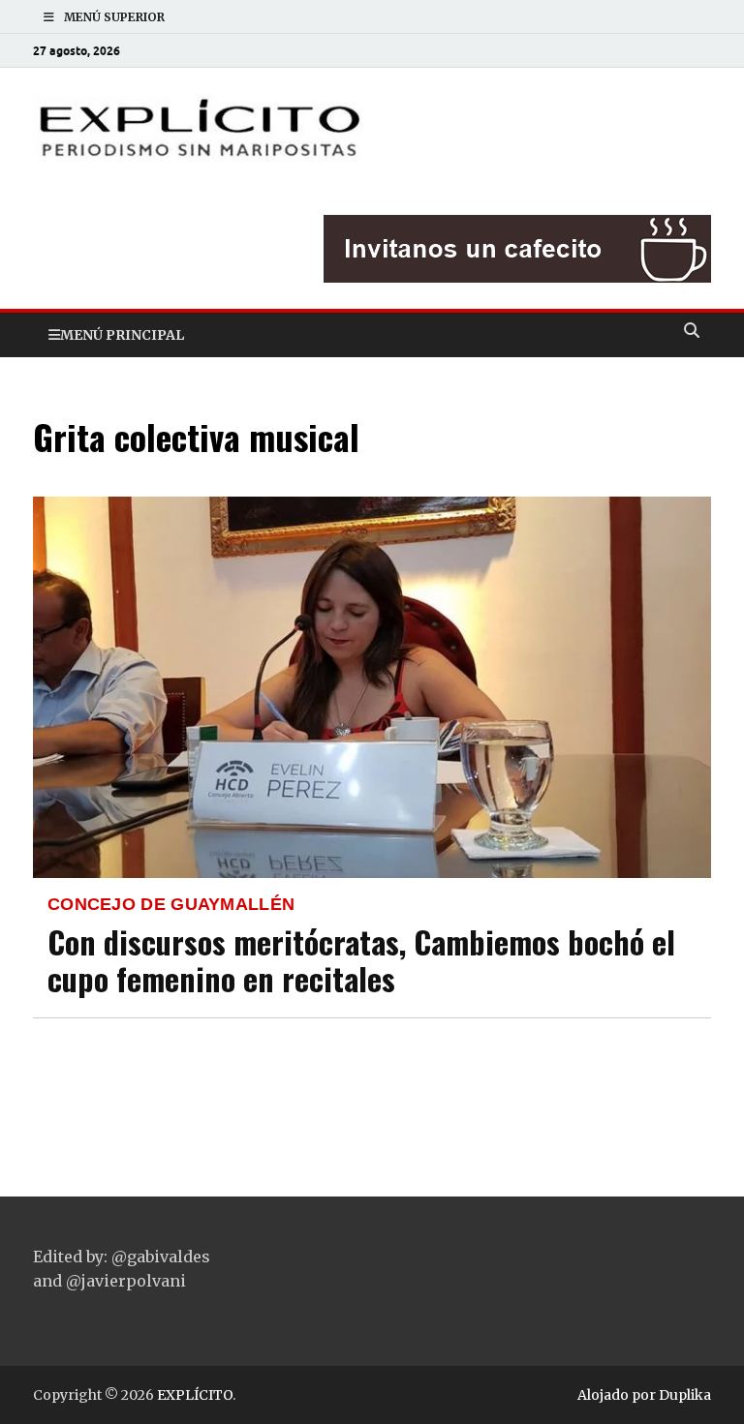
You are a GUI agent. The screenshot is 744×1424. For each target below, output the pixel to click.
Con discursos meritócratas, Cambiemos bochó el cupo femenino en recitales (361, 960)
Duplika (685, 1395)
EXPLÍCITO (194, 1395)
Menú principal (122, 335)
